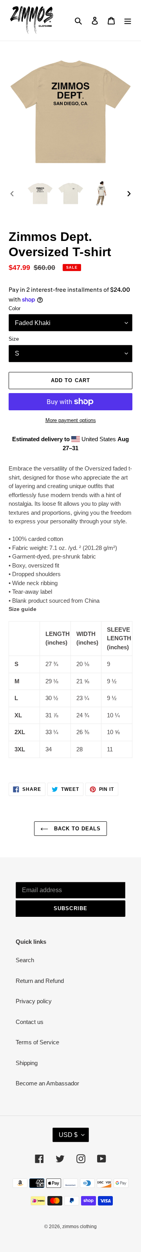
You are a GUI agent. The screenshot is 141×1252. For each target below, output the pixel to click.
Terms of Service (37, 1042)
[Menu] (127, 20)
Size (14, 339)
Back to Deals (76, 829)
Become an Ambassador (47, 1083)
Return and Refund (40, 980)
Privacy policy (34, 1001)
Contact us (29, 1021)
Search (25, 960)
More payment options (70, 420)
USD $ (68, 1135)
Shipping (27, 1063)
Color (14, 308)
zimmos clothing (79, 1226)
